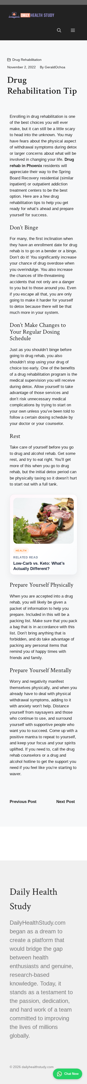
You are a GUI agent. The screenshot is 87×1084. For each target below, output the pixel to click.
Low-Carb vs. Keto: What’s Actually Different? (39, 566)
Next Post (65, 801)
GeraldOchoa (55, 67)
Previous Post (23, 801)
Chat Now (71, 1074)
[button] (59, 30)
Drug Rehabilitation (27, 60)
